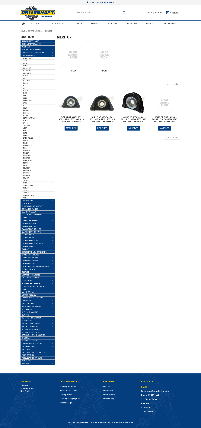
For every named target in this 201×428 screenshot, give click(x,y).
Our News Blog (108, 399)
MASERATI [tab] (27, 150)
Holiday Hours (170, 24)
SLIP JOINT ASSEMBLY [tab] (30, 312)
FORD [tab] (25, 88)
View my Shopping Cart (70, 399)
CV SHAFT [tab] (25, 249)
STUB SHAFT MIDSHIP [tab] (30, 341)
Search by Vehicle (57, 24)
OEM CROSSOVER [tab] (28, 304)
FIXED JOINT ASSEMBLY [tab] (30, 278)
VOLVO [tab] (25, 198)
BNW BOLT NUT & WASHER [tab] (31, 50)
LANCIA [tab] (26, 135)
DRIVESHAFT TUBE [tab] (28, 263)
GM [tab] (24, 96)
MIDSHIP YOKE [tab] (27, 301)
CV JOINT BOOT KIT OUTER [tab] (31, 232)
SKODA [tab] (26, 180)
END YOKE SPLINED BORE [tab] (31, 275)
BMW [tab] (25, 63)
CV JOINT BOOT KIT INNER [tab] (31, 229)
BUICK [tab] (25, 66)
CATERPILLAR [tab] (28, 71)
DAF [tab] (24, 78)
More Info (71, 128)
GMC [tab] (25, 98)
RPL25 (104, 71)
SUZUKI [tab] (26, 190)
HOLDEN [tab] (26, 111)
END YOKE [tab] (25, 272)
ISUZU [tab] (25, 120)
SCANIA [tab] (26, 178)
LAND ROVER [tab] (28, 138)
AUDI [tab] (25, 61)
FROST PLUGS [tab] (27, 289)
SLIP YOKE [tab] (25, 315)
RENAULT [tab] (26, 175)
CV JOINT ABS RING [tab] (29, 223)
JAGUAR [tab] (26, 126)
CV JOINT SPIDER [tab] (28, 246)
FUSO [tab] (25, 93)
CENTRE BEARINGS (35, 31)
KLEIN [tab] (25, 133)
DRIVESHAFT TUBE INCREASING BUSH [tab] (35, 266)
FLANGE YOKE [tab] (27, 281)
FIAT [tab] (25, 86)
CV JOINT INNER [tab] (28, 235)
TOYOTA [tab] (26, 193)
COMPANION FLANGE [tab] (30, 209)
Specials (95, 24)
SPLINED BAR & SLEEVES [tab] (31, 324)
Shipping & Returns (68, 386)
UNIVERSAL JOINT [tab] (28, 346)
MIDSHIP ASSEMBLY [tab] (29, 295)
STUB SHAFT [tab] (26, 338)
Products (35, 24)
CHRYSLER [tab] (27, 73)
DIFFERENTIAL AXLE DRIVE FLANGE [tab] (34, 252)
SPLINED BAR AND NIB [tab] (30, 326)
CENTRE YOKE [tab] (27, 203)
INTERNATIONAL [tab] (29, 118)
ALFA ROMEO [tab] (28, 58)
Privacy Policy (66, 394)
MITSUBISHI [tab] (27, 160)
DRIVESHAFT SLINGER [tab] (30, 261)
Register (158, 13)
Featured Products (29, 388)
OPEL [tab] (25, 165)
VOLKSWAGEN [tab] (28, 195)
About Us (78, 24)
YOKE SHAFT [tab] (26, 361)
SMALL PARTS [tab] (27, 321)
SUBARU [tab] (26, 188)
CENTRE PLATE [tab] (27, 200)
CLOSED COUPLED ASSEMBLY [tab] (32, 206)
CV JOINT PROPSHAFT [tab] (30, 241)
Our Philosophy (108, 394)
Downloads (132, 24)
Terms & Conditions (68, 390)
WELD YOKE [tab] (26, 349)
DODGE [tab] (25, 83)
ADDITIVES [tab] (26, 47)
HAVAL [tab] (25, 106)
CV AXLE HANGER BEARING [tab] (32, 215)
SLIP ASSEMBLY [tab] (27, 309)
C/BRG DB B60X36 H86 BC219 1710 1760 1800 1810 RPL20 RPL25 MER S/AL (133, 119)
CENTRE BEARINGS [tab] (29, 55)
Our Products (107, 390)
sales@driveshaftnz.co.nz (158, 391)
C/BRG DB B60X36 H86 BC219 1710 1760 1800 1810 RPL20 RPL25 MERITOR (71, 119)
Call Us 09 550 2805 (101, 2)
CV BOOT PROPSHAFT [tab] (30, 220)
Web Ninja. (129, 422)
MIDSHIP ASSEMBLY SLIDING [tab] (32, 298)
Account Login (66, 403)
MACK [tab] (25, 143)
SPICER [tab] (26, 183)
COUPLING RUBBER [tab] (29, 212)
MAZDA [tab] (26, 153)
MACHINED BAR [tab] (28, 292)
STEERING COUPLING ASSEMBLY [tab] (33, 335)
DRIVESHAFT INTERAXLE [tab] (31, 258)
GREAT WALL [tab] (28, 101)
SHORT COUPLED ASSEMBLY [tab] (32, 306)
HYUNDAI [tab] (26, 116)
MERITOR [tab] (26, 158)
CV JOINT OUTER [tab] (28, 238)
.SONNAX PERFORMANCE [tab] (31, 44)
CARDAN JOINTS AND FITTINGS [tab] (33, 53)
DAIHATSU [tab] (27, 81)
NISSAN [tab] (26, 163)
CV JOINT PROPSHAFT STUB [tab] (32, 243)
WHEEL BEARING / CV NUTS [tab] (32, 358)
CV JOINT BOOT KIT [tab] (29, 226)
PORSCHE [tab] (26, 173)
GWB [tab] (25, 103)
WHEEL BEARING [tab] (28, 355)
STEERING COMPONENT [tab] (30, 332)
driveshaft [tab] (26, 364)
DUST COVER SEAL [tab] (29, 269)
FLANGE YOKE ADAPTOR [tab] (31, 283)
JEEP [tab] (25, 128)
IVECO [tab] (25, 123)
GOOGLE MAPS (148, 412)
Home (23, 24)
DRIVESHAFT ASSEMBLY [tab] (30, 255)
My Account (113, 24)
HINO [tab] (25, 108)
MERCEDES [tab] (27, 155)
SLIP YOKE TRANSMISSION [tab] (31, 318)
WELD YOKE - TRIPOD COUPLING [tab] (33, 352)
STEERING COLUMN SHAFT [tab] (31, 329)
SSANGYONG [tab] (28, 185)
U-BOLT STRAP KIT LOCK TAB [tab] (32, 344)
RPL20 (73, 71)
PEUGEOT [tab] (26, 168)
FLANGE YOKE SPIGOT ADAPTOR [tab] (34, 286)
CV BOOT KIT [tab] (26, 218)
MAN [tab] (25, 148)
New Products (27, 391)
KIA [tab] (24, 130)
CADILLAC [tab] (27, 68)
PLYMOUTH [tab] (27, 170)
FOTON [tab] (25, 91)
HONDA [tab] (26, 113)
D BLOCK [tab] (26, 76)
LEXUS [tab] (25, 141)
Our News (150, 24)
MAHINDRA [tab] (27, 145)
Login (150, 13)
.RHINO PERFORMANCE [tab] (30, 41)
